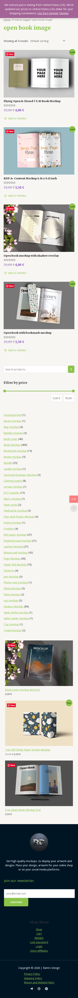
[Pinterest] (46, 988)
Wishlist (39, 938)
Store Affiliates (39, 950)
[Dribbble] (39, 988)
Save (13, 645)
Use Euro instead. (48, 13)
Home (7, 19)
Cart (39, 933)
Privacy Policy (32, 974)
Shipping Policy (33, 978)
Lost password (39, 942)
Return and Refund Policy (39, 982)
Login (39, 946)
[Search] (71, 369)
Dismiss (64, 13)
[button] (15, 118)
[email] (31, 988)
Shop (39, 929)
